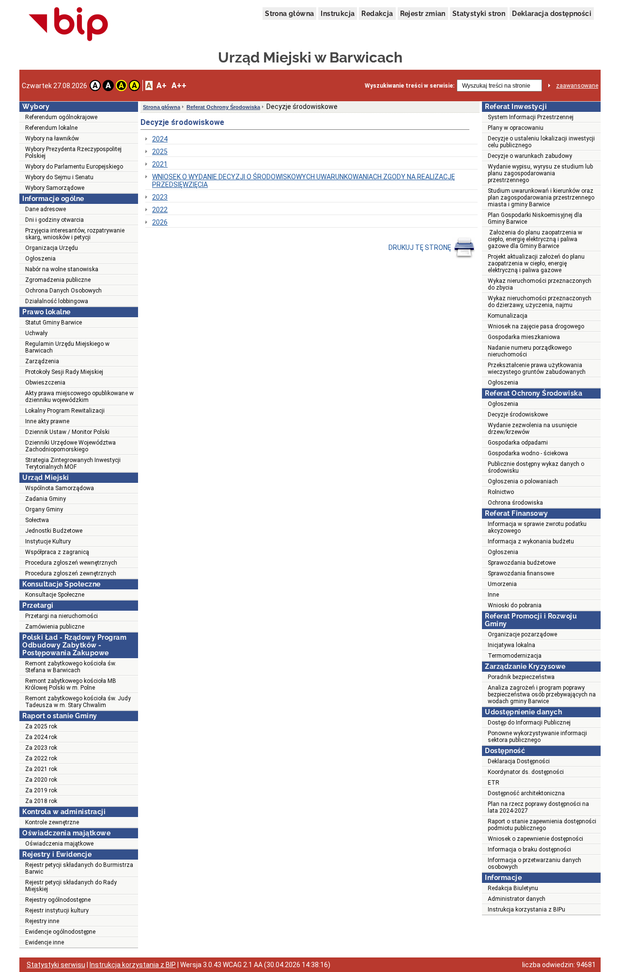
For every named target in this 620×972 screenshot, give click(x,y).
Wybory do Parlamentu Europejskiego (74, 166)
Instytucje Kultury (48, 541)
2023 (160, 197)
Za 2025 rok (41, 726)
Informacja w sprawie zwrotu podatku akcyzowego (537, 527)
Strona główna (289, 13)
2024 (160, 139)
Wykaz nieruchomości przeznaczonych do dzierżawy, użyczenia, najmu (539, 302)
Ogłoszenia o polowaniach (523, 481)
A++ (178, 85)
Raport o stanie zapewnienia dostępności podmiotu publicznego (542, 825)
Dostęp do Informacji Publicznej (529, 722)
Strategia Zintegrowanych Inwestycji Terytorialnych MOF (73, 463)
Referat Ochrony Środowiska (223, 107)
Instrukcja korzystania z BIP (133, 965)
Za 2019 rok (41, 790)
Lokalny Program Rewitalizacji (65, 410)
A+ (161, 85)
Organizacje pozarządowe (522, 634)
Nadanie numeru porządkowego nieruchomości (530, 351)
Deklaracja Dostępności (519, 761)
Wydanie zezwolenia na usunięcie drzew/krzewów (532, 428)
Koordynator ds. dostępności (526, 772)
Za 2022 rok (41, 758)
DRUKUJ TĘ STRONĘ (420, 247)
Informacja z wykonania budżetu (531, 541)
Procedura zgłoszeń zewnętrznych (70, 573)
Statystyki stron (478, 13)
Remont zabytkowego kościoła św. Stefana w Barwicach (70, 667)
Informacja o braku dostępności (529, 849)
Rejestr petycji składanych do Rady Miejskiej (71, 886)
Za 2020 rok (41, 779)
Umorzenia (502, 584)
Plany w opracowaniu (515, 127)
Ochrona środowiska (515, 502)
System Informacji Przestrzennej (531, 117)
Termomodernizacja (515, 655)
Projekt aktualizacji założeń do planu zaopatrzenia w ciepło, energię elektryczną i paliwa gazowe (536, 263)
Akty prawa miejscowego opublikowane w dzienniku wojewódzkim (79, 396)
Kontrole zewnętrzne (52, 822)
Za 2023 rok (41, 747)
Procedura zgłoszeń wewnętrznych (71, 562)
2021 (160, 164)
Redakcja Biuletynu (513, 888)
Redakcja (377, 13)
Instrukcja (338, 13)
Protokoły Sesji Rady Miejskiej (64, 372)
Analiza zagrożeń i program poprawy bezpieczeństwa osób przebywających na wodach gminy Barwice (542, 694)
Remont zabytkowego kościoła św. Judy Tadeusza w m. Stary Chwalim (78, 702)
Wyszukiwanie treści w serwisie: (409, 85)
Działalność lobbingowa (56, 301)
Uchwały (36, 333)
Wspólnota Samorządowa (59, 488)
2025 (160, 151)
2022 (160, 210)
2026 (160, 222)
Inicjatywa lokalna (511, 645)
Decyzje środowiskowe (518, 414)
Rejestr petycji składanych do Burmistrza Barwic (79, 868)
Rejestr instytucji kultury (57, 910)
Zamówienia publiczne (54, 626)
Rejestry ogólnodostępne (58, 899)
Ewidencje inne (44, 942)
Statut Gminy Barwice (53, 322)
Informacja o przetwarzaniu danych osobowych (534, 863)
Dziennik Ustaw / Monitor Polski (67, 432)
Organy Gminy (44, 509)
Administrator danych (516, 898)
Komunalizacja (507, 315)
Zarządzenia (42, 361)
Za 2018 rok (41, 801)
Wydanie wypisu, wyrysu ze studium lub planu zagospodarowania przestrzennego (540, 173)
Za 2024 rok (41, 737)
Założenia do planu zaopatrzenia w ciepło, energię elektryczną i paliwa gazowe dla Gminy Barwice (535, 239)
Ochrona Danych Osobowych (63, 290)
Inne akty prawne (47, 421)
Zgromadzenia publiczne (58, 280)
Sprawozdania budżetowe (522, 562)
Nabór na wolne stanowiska (61, 269)
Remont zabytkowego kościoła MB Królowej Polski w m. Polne (70, 684)
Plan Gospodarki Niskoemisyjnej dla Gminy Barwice (535, 218)
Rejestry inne (42, 921)
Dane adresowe (45, 209)
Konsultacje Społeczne (54, 594)
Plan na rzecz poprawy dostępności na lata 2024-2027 (538, 807)
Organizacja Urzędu (51, 248)
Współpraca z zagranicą (57, 552)
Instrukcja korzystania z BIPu (526, 909)
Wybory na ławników (52, 138)
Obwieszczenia (45, 382)
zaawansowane (577, 85)
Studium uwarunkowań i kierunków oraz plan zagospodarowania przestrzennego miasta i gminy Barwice (541, 197)
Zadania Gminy (45, 498)
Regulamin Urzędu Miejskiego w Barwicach (67, 347)
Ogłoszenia (40, 258)
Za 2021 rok (41, 769)
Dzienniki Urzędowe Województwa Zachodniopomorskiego (70, 446)
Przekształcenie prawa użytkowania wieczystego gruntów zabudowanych (537, 368)
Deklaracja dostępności (551, 13)
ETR (493, 782)
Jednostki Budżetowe (53, 530)
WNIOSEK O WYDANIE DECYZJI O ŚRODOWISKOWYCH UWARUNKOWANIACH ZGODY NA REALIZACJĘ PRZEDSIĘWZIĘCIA (303, 180)
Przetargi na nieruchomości (61, 616)
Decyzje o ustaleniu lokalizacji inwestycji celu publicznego (541, 142)
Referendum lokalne (51, 127)
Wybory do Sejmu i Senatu (59, 177)
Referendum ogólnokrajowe (61, 117)
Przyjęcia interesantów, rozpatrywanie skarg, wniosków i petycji (74, 234)
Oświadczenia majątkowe (59, 843)
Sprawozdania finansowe (521, 573)
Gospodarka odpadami (518, 442)
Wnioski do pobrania (515, 605)
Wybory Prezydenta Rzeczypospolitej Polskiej (73, 152)
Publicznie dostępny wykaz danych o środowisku (536, 467)
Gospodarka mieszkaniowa (524, 337)
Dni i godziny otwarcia (54, 219)
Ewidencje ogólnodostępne (60, 931)
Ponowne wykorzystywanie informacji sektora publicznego (537, 736)
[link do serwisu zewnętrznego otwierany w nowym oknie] (68, 24)
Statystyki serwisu (56, 965)
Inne (493, 594)
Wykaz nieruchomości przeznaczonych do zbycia (539, 284)
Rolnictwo (501, 492)
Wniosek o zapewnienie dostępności (535, 838)
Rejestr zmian (423, 13)
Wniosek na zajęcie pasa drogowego (536, 326)
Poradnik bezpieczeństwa (521, 677)
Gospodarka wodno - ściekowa (528, 453)
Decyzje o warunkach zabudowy (530, 156)
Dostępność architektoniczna (526, 793)
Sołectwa (37, 520)
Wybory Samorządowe (54, 188)
